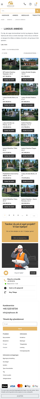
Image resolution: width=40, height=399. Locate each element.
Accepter (20, 396)
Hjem (2, 19)
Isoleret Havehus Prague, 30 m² (28, 149)
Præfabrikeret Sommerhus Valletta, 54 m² (10, 174)
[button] (9, 79)
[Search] (37, 11)
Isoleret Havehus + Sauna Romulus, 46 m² (29, 200)
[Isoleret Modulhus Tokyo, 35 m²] (11, 191)
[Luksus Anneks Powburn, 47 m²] (29, 89)
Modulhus (25, 15)
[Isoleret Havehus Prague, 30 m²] (29, 140)
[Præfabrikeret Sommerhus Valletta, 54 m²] (11, 165)
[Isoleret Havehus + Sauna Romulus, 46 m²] (29, 191)
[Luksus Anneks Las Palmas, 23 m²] (11, 115)
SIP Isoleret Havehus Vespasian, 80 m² (9, 73)
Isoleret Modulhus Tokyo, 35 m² (10, 200)
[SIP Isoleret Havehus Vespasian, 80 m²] (11, 64)
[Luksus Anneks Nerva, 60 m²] (11, 89)
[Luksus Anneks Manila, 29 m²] (29, 165)
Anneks (15, 15)
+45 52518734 (11, 281)
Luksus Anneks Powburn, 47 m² (28, 98)
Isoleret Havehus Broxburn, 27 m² (26, 124)
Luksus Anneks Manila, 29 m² (29, 174)
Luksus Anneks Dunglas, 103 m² (28, 73)
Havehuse (5, 15)
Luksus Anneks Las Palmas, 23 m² (8, 124)
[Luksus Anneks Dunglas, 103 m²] (29, 64)
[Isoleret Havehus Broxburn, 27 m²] (29, 115)
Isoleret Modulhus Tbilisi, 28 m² (10, 149)
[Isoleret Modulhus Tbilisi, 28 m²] (11, 140)
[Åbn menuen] (2, 4)
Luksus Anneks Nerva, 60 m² (10, 98)
